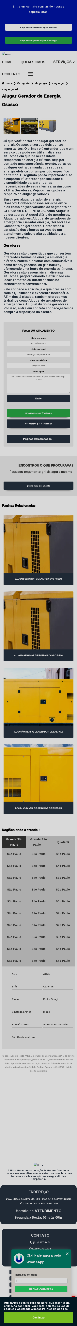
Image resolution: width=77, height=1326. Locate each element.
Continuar (39, 1317)
